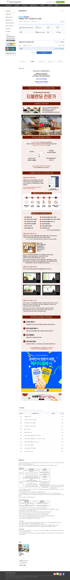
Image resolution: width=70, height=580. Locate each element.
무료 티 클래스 (8, 31)
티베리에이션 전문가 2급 (9, 23)
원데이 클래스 (7, 28)
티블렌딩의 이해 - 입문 (23, 560)
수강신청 (16, 5)
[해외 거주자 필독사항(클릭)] (41, 78)
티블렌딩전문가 (33, 21)
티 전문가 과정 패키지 (9, 25)
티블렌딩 (21, 21)
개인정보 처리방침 (8, 572)
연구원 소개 (8, 5)
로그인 (46, 2)
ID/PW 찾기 (50, 2)
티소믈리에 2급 (8, 14)
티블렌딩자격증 (26, 21)
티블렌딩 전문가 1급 (9, 20)
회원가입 (54, 2)
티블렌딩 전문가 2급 (9, 17)
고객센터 (42, 5)
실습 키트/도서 (33, 5)
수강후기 (50, 5)
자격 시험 (24, 5)
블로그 (57, 5)
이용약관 (13, 572)
